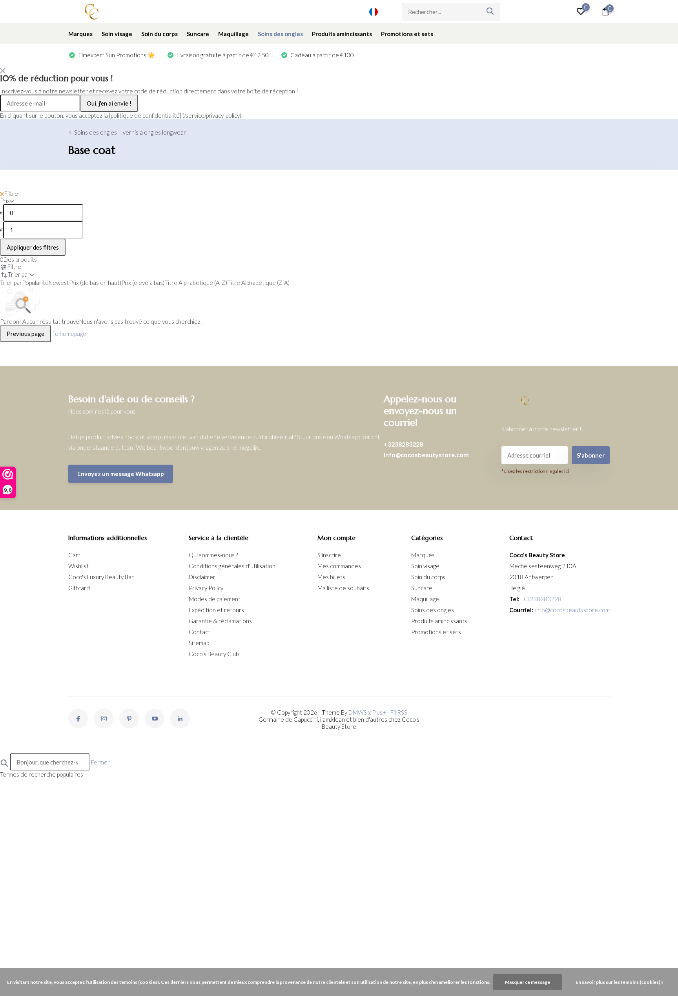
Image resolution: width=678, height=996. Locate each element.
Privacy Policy (206, 587)
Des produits (18, 259)
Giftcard (79, 587)
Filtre (11, 193)
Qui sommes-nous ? (213, 554)
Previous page (25, 333)
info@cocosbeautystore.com (426, 454)
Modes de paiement (215, 598)
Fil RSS (398, 712)
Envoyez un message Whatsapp (120, 473)
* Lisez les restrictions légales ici (535, 471)
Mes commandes (339, 565)
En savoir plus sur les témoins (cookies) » (619, 982)
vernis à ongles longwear (154, 132)
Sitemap (199, 642)
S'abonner (591, 455)
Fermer (100, 762)
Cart (74, 554)
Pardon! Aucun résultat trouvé (39, 321)
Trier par (11, 282)
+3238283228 (403, 444)
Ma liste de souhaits (343, 587)
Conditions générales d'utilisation (232, 565)
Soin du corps (159, 33)
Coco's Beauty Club (214, 653)
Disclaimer (202, 576)
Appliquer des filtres (33, 247)
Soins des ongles (280, 33)
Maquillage (233, 33)
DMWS (357, 712)
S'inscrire (329, 554)
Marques (80, 33)
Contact (199, 631)
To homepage (69, 333)
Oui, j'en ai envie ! (109, 103)
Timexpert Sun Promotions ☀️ (116, 54)
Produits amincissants (342, 33)
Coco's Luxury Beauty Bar (101, 576)
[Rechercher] (490, 11)
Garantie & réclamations (220, 620)
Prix (5, 200)
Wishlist (78, 565)
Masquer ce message (527, 982)
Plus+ (379, 712)
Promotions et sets (407, 33)
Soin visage (117, 33)
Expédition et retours (216, 609)
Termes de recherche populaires (41, 774)
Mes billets (331, 576)
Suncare (198, 33)
